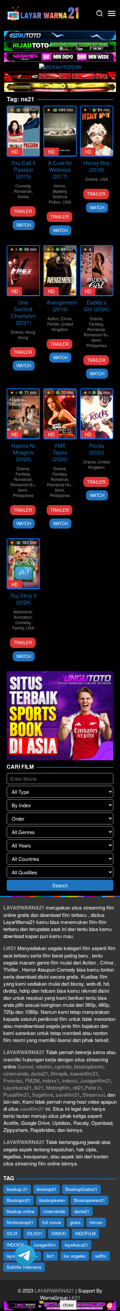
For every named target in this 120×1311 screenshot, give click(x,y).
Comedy (22, 185)
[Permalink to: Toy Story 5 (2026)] (23, 563)
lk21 (38, 1087)
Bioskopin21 (18, 1200)
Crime (66, 318)
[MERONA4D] (60, 75)
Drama (91, 179)
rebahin (44, 1066)
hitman (96, 1222)
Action (53, 318)
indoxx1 (50, 1080)
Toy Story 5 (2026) (23, 599)
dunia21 (39, 1073)
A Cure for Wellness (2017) (60, 169)
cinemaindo (15, 1073)
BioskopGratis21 (81, 1189)
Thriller (53, 324)
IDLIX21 (34, 1233)
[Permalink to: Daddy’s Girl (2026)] (97, 270)
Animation (23, 617)
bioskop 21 (17, 1189)
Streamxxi (93, 1094)
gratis (75, 1222)
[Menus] (112, 13)
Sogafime (42, 1094)
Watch (23, 225)
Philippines (96, 345)
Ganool (25, 1066)
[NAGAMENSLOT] (60, 56)
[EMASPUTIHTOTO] (60, 86)
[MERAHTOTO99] (60, 65)
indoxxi (69, 1080)
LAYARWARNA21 (54, 1290)
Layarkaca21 (17, 1087)
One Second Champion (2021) (23, 312)
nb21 (78, 1087)
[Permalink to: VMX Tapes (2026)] (60, 413)
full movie (51, 1222)
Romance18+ (96, 334)
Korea (23, 196)
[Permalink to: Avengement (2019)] (60, 270)
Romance (23, 191)
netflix (100, 1256)
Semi (96, 340)
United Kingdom (62, 326)
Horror (59, 185)
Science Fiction (58, 199)
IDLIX (12, 1233)
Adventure (22, 611)
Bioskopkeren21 (89, 1200)
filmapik (59, 1073)
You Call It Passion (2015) (23, 169)
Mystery (59, 191)
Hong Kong (26, 334)
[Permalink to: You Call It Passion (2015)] (23, 131)
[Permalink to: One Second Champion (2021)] (23, 270)
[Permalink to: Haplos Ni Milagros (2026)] (23, 413)
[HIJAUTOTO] (60, 45)
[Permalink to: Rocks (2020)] (97, 413)
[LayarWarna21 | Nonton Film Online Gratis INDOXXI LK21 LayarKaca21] (43, 12)
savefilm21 (68, 1094)
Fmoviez (12, 1080)
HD (14, 151)
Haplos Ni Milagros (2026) (23, 452)
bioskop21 (46, 1189)
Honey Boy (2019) (96, 166)
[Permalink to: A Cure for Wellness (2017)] (60, 131)
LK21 (74, 1297)
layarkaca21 (76, 1245)
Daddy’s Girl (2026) (96, 305)
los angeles (75, 1256)
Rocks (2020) (96, 449)
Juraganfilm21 (95, 1080)
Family (18, 628)
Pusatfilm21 (16, 1094)
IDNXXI (58, 1233)
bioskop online (20, 1211)
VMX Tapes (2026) (60, 452)
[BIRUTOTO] (60, 34)
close (68, 1304)
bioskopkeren (88, 1066)
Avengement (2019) (62, 305)
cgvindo (62, 1066)
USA (67, 202)
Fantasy (96, 324)
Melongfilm (58, 1087)
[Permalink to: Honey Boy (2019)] (97, 131)
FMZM (32, 1080)
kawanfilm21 (84, 1073)
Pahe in (93, 1087)
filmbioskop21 (20, 1222)
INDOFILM (85, 1233)
